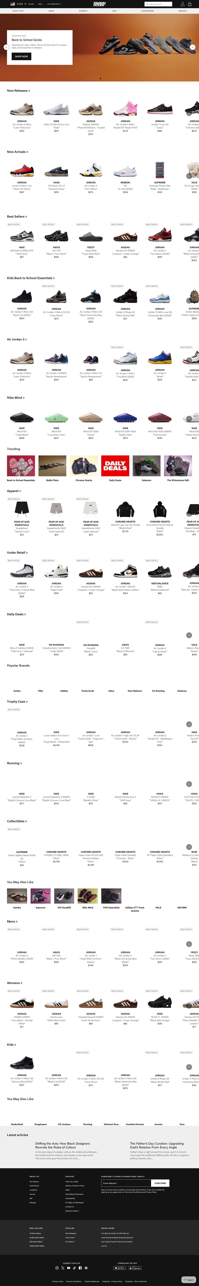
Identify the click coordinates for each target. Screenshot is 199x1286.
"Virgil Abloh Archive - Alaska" (21, 740)
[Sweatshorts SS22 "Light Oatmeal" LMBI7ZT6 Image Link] (91, 510)
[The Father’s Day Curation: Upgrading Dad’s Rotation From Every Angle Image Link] (114, 1151)
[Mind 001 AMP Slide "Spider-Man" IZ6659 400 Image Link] (125, 416)
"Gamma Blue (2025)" (22, 1081)
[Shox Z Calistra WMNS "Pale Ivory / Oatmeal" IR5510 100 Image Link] (22, 632)
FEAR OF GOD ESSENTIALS (22, 523)
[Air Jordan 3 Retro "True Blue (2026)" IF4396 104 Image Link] (125, 358)
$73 (125, 318)
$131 (22, 654)
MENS (51, 10)
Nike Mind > (16, 397)
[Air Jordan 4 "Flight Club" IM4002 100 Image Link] (56, 571)
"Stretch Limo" (21, 531)
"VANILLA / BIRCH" (160, 800)
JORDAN (22, 121)
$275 (90, 192)
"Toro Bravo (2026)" (160, 253)
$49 (22, 865)
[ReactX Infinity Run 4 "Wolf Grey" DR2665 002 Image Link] (125, 781)
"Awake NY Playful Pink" (125, 127)
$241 (56, 130)
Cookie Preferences (91, 1281)
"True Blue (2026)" (125, 376)
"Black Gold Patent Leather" (125, 589)
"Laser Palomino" (22, 127)
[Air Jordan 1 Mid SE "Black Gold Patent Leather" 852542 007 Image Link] (125, 571)
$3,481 (91, 864)
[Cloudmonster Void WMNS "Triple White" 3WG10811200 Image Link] (56, 632)
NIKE (56, 121)
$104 (125, 593)
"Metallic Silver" (91, 800)
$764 (159, 745)
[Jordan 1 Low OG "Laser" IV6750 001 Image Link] (160, 109)
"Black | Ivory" (91, 651)
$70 (56, 534)
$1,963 (160, 534)
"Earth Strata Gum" (91, 1020)
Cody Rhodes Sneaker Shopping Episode (117, 1237)
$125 (22, 596)
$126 (160, 1023)
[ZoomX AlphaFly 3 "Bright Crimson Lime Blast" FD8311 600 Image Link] (22, 781)
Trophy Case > (17, 701)
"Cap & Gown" (159, 651)
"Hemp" (91, 434)
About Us (34, 1176)
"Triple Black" (22, 434)
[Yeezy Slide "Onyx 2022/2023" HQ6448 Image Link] (91, 235)
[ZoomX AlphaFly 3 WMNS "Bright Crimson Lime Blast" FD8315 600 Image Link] (56, 781)
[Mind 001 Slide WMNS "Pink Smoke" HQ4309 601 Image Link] (160, 416)
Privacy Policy (57, 1281)
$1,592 (160, 861)
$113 (56, 318)
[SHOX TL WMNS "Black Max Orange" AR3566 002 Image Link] (160, 1001)
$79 (22, 534)
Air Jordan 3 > (17, 339)
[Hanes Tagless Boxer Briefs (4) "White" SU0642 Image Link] (22, 840)
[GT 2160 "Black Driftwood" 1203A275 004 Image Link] (125, 632)
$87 (22, 257)
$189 (159, 654)
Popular (69, 1228)
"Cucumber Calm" (56, 434)
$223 (90, 321)
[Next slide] (189, 113)
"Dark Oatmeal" (56, 531)
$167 (22, 192)
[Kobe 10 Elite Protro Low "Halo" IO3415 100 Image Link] (56, 109)
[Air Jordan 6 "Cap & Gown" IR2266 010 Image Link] (160, 633)
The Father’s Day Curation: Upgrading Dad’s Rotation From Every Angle (157, 1145)
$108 (56, 257)
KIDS (114, 10)
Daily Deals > (16, 614)
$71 (22, 1026)
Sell (40, 4)
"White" (22, 861)
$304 (125, 965)
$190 (22, 962)
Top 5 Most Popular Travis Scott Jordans (116, 1241)
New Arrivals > (17, 151)
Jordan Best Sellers (37, 1237)
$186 (159, 130)
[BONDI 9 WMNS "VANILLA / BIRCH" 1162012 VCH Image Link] (160, 781)
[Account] (182, 4)
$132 (160, 192)
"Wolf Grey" (22, 253)
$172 (125, 438)
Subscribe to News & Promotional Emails (122, 1176)
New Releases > (18, 90)
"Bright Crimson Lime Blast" (21, 800)
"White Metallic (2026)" (22, 958)
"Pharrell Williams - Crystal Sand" (91, 129)
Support (69, 1176)
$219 (160, 257)
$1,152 (125, 741)
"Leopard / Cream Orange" (125, 253)
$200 (21, 438)
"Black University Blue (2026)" (91, 316)
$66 (91, 1023)
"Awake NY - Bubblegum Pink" (159, 740)
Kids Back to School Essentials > (31, 278)
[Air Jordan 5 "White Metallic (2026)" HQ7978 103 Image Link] (22, 940)
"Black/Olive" (125, 528)
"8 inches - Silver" (125, 858)
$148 (159, 438)
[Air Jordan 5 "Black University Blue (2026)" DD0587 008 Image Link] (125, 940)
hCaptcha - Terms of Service (136, 1281)
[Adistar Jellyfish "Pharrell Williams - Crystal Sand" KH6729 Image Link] (91, 109)
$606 (90, 745)
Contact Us (69, 1206)
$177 (22, 803)
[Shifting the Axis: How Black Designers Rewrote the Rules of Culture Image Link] (19, 1151)
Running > (14, 763)
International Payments (74, 1194)
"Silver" (56, 858)
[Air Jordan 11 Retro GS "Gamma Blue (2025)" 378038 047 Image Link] (22, 1063)
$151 (91, 654)
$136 (56, 654)
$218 (160, 379)
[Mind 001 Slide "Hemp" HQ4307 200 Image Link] (91, 416)
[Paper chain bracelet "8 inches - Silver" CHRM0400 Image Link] (125, 839)
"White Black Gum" (56, 1020)
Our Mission (34, 1181)
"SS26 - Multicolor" (160, 188)
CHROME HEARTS (125, 521)
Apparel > (14, 491)
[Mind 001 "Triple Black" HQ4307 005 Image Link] (22, 416)
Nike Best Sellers (36, 1241)
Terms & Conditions (74, 1281)
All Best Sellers (35, 1233)
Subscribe (160, 1183)
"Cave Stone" (56, 315)
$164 (56, 379)
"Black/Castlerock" (159, 589)
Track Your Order (71, 1181)
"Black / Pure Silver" (56, 253)
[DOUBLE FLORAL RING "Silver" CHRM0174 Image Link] (56, 839)
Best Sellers (36, 1228)
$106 (91, 257)
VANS (56, 182)
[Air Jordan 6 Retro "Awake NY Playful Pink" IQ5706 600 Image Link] (125, 109)
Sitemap (33, 1202)
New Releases (70, 1233)
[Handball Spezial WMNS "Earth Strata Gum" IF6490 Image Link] (91, 1001)
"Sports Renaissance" (56, 376)
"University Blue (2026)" (160, 315)
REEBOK (125, 182)
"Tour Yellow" (91, 188)
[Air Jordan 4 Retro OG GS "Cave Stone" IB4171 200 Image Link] (56, 296)
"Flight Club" (56, 589)
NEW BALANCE (159, 583)
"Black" (159, 531)
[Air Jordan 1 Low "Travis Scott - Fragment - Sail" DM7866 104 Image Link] (91, 720)
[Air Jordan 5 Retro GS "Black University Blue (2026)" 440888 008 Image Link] (91, 296)
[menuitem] (31, 4)
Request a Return (72, 1210)
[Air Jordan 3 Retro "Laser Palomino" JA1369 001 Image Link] (22, 109)
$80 (56, 1023)
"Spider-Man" (125, 434)
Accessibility (70, 1198)
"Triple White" (56, 651)
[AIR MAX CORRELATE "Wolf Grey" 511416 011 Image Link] (22, 235)
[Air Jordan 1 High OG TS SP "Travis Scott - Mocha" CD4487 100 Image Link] (125, 720)
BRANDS (182, 10)
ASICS (56, 247)
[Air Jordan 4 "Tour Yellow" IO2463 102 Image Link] (91, 170)
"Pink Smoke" (160, 434)
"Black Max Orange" (160, 1020)
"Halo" (56, 127)
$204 (21, 318)
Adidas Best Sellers (37, 1245)
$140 (56, 803)
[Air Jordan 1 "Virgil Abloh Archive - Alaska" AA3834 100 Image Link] (22, 720)
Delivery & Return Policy (74, 1185)
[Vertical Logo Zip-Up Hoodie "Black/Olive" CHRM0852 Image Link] (125, 509)
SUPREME (159, 182)
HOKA (159, 793)
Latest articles (17, 1135)
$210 (22, 130)
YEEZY (91, 247)
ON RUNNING (56, 644)
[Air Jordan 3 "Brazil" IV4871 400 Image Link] (160, 358)
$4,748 (56, 745)
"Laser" (160, 127)
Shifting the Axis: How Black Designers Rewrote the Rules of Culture (62, 1145)
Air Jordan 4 (69, 1241)
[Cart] (189, 4)
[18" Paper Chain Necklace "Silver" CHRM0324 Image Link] (160, 839)
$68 (160, 593)
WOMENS (83, 10)
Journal (32, 1194)
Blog (31, 4)
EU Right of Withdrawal (74, 1202)
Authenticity (54, 4)
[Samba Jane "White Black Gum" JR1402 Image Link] (56, 1001)
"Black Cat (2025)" (22, 315)
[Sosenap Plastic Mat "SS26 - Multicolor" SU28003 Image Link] (160, 170)
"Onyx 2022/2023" (91, 253)
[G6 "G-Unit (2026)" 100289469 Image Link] (125, 170)
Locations (33, 1190)
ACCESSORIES (147, 10)
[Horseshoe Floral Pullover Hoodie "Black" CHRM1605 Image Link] (160, 509)
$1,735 (125, 531)
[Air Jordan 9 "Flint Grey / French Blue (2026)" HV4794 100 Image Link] (22, 571)
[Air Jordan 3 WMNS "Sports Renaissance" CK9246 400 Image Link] (56, 358)
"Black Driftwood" (125, 651)
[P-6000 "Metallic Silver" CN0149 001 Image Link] (91, 781)
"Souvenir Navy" (56, 188)
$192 (56, 593)
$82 (125, 257)
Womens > (15, 983)
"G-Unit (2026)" (125, 188)
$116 (160, 318)
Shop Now (21, 59)
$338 (21, 745)
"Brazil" (160, 376)
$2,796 (56, 861)
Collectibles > (17, 821)
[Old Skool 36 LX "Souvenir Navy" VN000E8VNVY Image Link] (56, 170)
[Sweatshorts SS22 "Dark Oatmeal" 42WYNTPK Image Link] (56, 510)
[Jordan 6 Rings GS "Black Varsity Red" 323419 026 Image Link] (125, 296)
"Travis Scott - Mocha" (125, 738)
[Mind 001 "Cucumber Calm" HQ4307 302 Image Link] (56, 416)
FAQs (67, 1190)
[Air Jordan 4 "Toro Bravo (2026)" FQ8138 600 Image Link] (160, 235)
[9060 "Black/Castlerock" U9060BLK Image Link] (160, 571)
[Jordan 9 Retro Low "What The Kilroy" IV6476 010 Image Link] (22, 170)
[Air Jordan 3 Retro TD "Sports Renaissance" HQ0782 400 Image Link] (91, 358)
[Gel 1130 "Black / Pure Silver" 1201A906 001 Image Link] (56, 235)
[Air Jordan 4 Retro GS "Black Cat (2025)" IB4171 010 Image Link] (22, 296)
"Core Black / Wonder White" (22, 1022)
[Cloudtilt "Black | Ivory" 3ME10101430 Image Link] (91, 633)
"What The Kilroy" (22, 188)
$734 (125, 130)
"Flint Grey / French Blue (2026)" (22, 591)
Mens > (12, 921)
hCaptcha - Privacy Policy (112, 1281)
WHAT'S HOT (18, 10)
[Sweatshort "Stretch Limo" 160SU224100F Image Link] (22, 510)
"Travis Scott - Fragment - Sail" (91, 740)
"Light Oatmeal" (91, 531)
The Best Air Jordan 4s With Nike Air (115, 1233)
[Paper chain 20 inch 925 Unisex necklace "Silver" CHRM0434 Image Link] (91, 839)
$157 (160, 803)
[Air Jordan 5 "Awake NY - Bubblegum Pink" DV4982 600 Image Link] (160, 720)
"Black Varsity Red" (125, 315)
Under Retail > (17, 552)
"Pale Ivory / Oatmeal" (22, 651)
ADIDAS (90, 121)
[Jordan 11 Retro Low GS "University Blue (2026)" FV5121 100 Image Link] (160, 296)
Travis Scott (69, 1237)
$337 (90, 134)
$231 (125, 380)
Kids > (11, 1044)
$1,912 (125, 861)
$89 (91, 379)
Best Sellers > (17, 216)
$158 (125, 192)
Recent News (107, 1228)
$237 (56, 438)
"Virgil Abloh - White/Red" (56, 741)
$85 (125, 803)
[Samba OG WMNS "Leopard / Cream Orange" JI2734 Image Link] (125, 235)
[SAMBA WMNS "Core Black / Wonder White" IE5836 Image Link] (22, 1001)
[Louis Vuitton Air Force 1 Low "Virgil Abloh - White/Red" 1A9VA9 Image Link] (56, 720)
